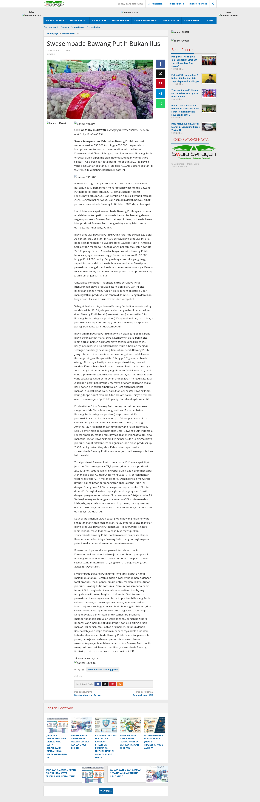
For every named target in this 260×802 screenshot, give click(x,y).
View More (106, 790)
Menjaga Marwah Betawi (87, 693)
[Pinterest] (112, 684)
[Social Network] (213, 4)
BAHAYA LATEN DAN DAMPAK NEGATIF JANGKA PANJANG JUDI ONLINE (80, 741)
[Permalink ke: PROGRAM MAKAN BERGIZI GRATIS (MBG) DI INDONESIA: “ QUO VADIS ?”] (154, 725)
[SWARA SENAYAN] (53, 3)
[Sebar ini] (160, 64)
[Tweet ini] (160, 73)
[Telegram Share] (160, 93)
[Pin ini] (160, 83)
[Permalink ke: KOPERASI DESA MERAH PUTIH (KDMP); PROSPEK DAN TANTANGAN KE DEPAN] (130, 725)
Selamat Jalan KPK (143, 693)
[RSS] (120, 684)
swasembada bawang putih (103, 669)
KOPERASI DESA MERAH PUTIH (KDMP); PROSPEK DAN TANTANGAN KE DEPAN (129, 741)
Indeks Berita (193, 163)
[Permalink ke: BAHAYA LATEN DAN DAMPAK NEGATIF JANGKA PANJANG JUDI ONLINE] (81, 725)
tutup (31, 12)
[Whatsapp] (160, 103)
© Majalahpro (177, 163)
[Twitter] (105, 684)
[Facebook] (97, 684)
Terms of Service (179, 166)
